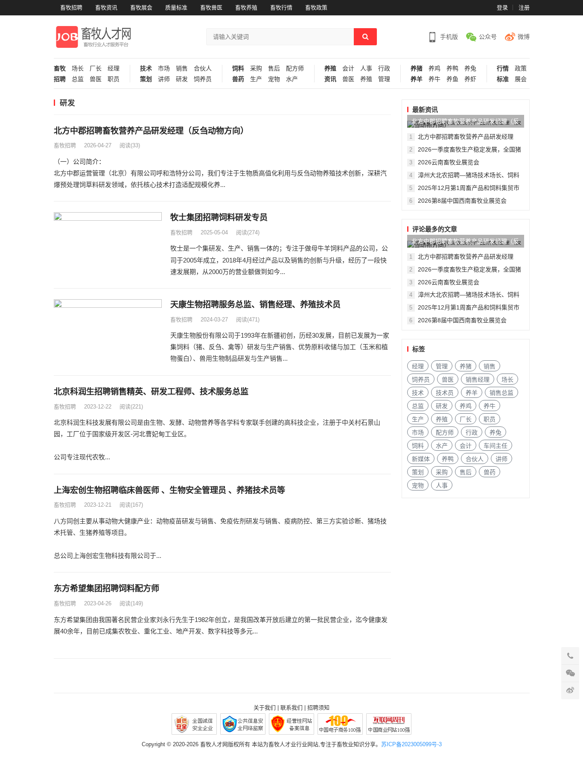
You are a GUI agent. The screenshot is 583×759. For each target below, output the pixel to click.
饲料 (238, 68)
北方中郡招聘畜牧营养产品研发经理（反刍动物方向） (151, 130)
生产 (256, 79)
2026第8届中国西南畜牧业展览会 (462, 200)
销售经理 (478, 379)
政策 (521, 68)
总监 (78, 79)
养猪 (417, 68)
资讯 (330, 79)
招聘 (60, 79)
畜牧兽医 (211, 7)
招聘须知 (318, 707)
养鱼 (452, 79)
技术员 (445, 392)
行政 (384, 68)
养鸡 (434, 68)
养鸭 (452, 68)
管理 (384, 79)
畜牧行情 (281, 7)
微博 (524, 36)
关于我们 (265, 707)
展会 (521, 79)
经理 (114, 68)
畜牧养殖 (246, 7)
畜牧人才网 (214, 744)
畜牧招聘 (71, 7)
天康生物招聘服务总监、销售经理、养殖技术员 (255, 304)
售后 (274, 68)
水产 (292, 79)
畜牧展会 (141, 7)
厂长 (96, 68)
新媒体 (421, 458)
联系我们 (291, 707)
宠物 (274, 79)
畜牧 (60, 68)
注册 (524, 7)
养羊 (417, 79)
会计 (348, 68)
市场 (164, 68)
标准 (503, 79)
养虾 (470, 79)
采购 (256, 68)
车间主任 (495, 445)
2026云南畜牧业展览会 (448, 162)
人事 (366, 68)
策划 (146, 79)
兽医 (96, 79)
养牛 (434, 79)
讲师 (164, 79)
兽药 (238, 79)
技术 (146, 68)
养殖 (330, 68)
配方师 (295, 68)
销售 (182, 68)
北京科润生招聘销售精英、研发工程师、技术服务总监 (151, 391)
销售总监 (501, 392)
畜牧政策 (316, 7)
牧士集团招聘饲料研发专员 (219, 217)
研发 (182, 79)
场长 (78, 68)
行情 (503, 68)
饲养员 (203, 79)
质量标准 (176, 7)
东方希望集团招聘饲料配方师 (106, 588)
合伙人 (203, 68)
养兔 (470, 68)
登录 (502, 7)
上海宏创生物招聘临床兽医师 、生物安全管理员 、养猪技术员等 (169, 490)
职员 (114, 79)
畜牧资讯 (106, 7)
